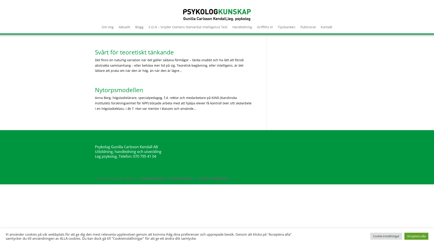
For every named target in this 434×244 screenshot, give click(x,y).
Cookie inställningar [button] (386, 236)
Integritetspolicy (152, 178)
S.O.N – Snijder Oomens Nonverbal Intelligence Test (188, 27)
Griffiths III (265, 27)
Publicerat (308, 27)
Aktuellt (124, 27)
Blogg (139, 27)
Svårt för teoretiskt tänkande (134, 52)
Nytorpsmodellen (119, 90)
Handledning (242, 27)
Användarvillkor (181, 178)
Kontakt (326, 27)
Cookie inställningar (213, 178)
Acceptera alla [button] (416, 236)
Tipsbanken (286, 27)
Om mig (108, 27)
